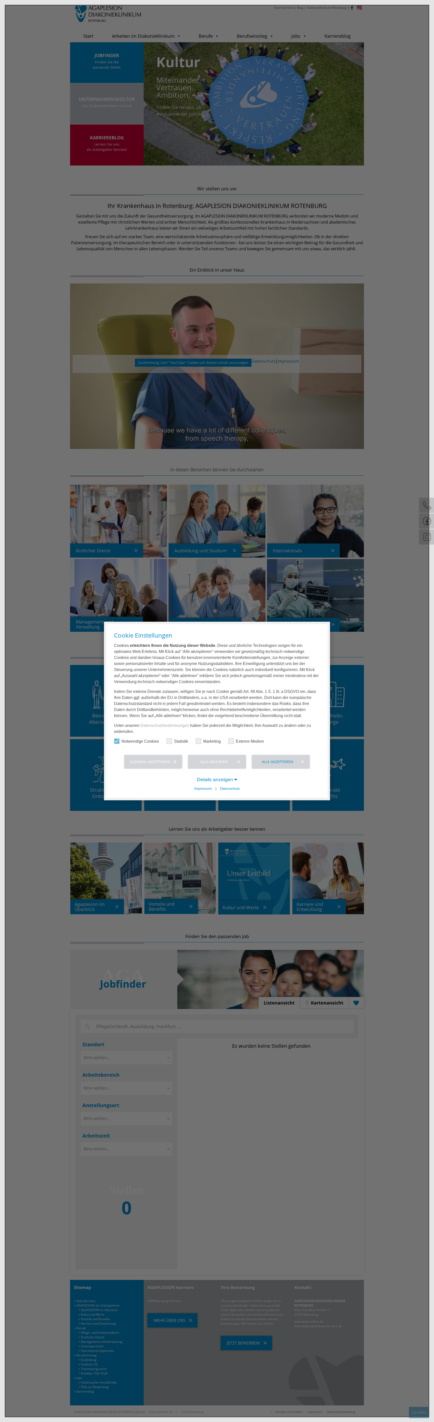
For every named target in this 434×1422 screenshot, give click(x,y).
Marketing (212, 741)
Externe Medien (250, 741)
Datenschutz (230, 788)
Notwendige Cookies (140, 741)
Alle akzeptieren (277, 761)
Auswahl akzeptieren (150, 761)
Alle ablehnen (214, 761)
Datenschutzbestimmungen (164, 725)
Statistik (181, 741)
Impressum (203, 788)
